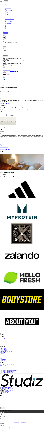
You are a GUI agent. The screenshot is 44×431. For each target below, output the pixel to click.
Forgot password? (6, 45)
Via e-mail (4, 76)
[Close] (0, 98)
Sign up (4, 34)
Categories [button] (5, 3)
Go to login (5, 93)
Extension (2, 353)
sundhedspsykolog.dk (4, 147)
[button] (4, 47)
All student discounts (4, 111)
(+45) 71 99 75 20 (9, 390)
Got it (1, 93)
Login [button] (4, 35)
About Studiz (2, 338)
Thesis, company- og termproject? (6, 372)
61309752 (2, 144)
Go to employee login (14, 71)
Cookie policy (16, 422)
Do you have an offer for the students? (7, 364)
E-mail (4, 36)
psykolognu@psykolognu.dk (5, 149)
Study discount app (3, 343)
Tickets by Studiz (3, 350)
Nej (1, 412)
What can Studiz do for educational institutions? (9, 370)
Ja (3, 412)
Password (4, 37)
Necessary (2, 423)
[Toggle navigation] (6, 1)
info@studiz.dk (6, 391)
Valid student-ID (3, 365)
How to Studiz (5, 32)
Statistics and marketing (4, 427)
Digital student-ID (3, 342)
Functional (2, 425)
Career (1, 339)
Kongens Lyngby (6, 114)
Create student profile (6, 69)
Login (4, 81)
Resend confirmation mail (5, 103)
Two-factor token (6, 42)
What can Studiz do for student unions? (7, 371)
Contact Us (2, 360)
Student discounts (6, 113)
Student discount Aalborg (5, 341)
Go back (4, 48)
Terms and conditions (4, 392)
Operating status (3, 359)
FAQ (1, 358)
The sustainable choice (4, 340)
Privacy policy (23, 422)
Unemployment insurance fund (6, 351)
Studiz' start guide (3, 349)
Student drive (2, 352)
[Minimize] (1, 408)
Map (3, 31)
